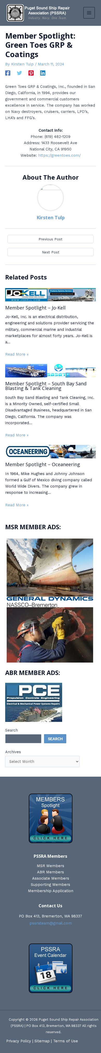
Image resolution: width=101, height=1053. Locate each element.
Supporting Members (50, 884)
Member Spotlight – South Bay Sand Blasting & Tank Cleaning (45, 385)
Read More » (16, 354)
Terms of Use (65, 1041)
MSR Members (50, 865)
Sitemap (42, 1041)
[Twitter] (19, 73)
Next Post (50, 252)
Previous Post (50, 239)
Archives (13, 752)
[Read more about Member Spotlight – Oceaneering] (50, 451)
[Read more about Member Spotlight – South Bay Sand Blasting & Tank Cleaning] (50, 370)
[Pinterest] (31, 73)
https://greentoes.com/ (59, 155)
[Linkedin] (42, 73)
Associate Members (50, 878)
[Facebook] (7, 73)
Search (11, 730)
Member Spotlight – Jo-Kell (35, 308)
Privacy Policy (18, 1041)
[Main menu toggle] (89, 13)
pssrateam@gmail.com (51, 923)
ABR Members (50, 872)
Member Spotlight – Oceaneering (42, 464)
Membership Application (50, 890)
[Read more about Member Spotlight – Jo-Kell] (50, 294)
